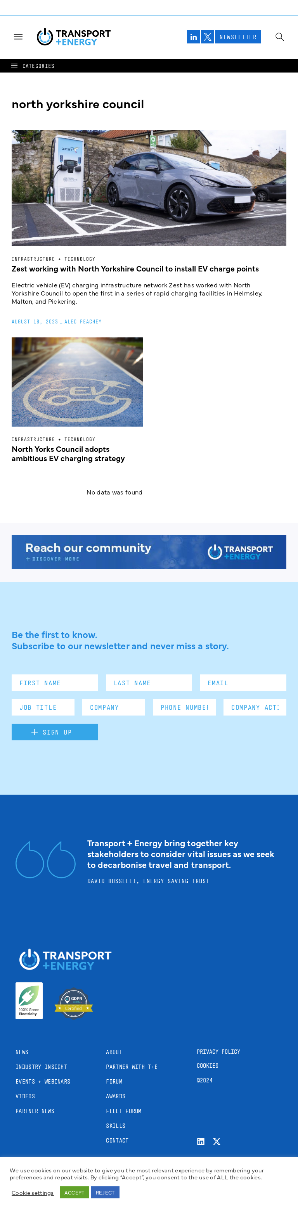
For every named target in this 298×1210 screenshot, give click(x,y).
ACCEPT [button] (74, 1192)
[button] (32, 66)
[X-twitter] (217, 1141)
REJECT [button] (105, 1192)
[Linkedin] (201, 1141)
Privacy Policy (218, 1051)
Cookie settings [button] (33, 1192)
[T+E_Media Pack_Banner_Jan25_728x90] (149, 566)
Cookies (207, 1065)
